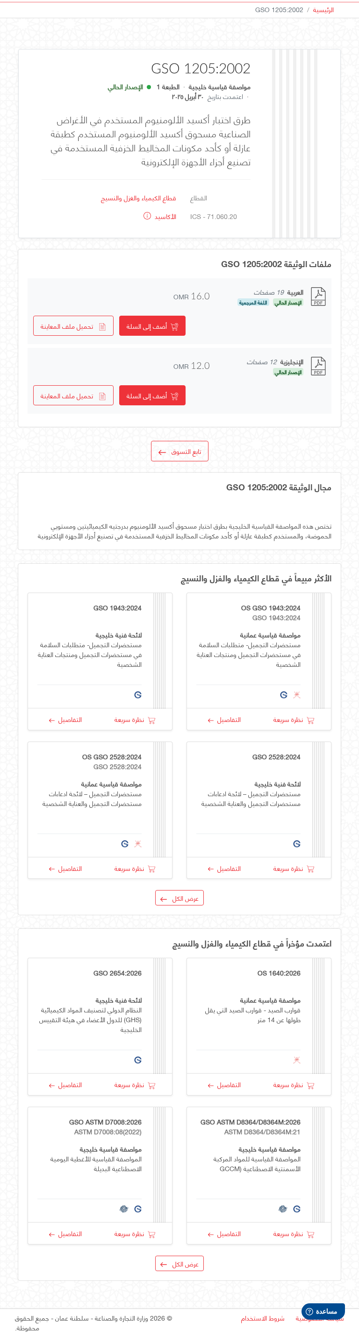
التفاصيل (227, 719)
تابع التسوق (183, 451)
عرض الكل (183, 898)
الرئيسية (323, 9)
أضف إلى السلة (149, 326)
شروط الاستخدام (263, 1317)
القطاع (198, 197)
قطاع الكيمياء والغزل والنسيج (138, 197)
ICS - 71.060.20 (213, 216)
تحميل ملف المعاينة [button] (70, 326)
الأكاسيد (164, 216)
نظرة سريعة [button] (290, 719)
